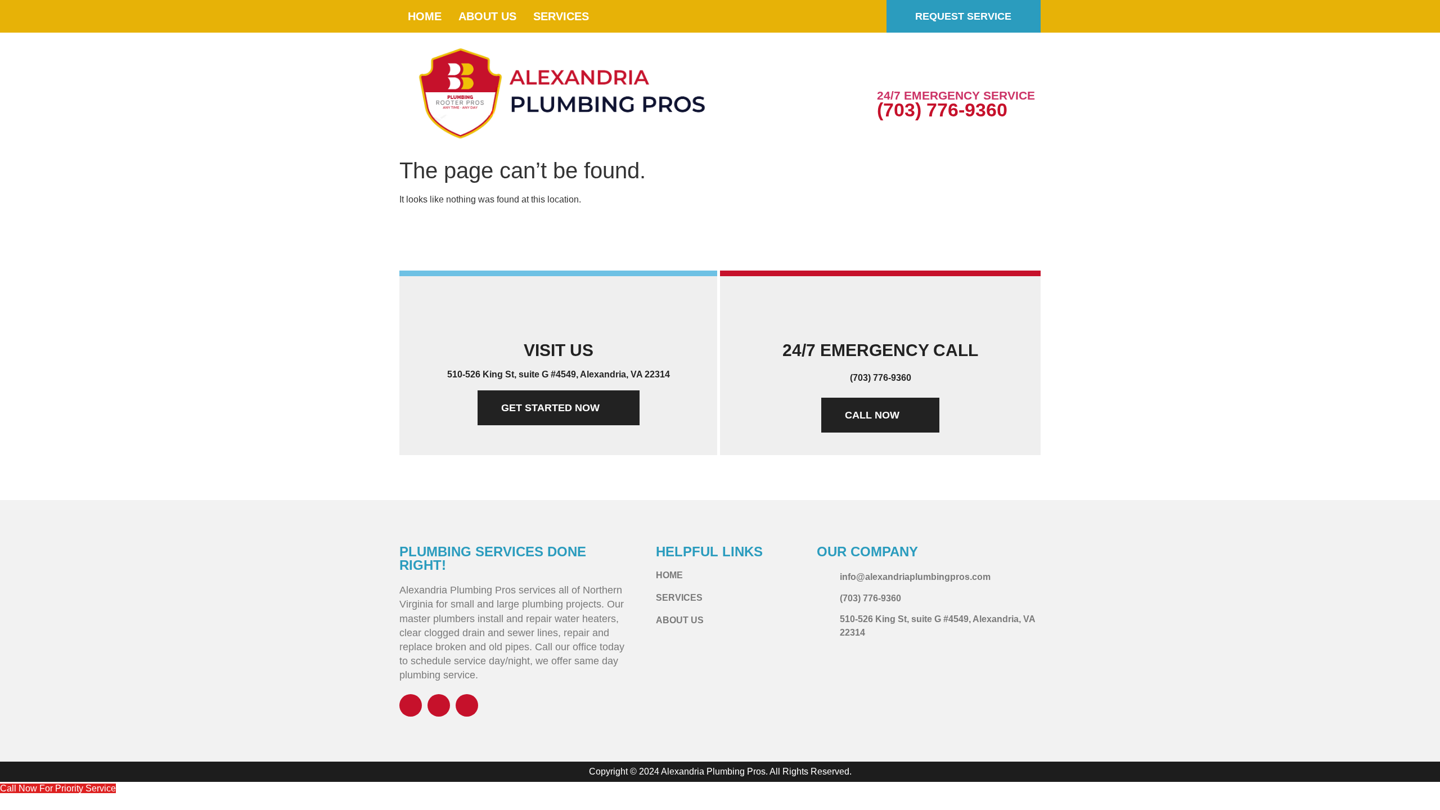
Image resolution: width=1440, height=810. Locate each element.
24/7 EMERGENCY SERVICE (956, 95)
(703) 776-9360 (942, 109)
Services (561, 16)
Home (425, 16)
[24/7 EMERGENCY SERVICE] (891, 70)
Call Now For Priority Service (58, 788)
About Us (487, 16)
